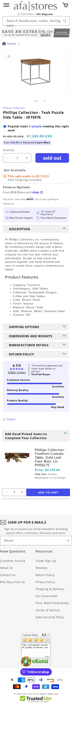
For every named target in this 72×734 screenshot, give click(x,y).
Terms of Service (48, 610)
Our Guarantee (46, 596)
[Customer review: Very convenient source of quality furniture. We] (36, 650)
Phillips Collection (14, 108)
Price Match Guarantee (52, 603)
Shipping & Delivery (50, 589)
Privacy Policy (45, 582)
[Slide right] (44, 101)
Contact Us (8, 575)
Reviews (41, 568)
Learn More (42, 142)
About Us (6, 568)
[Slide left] (27, 101)
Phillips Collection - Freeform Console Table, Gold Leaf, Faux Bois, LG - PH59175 (50, 457)
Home (11, 44)
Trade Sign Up (46, 561)
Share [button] (11, 419)
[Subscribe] (67, 540)
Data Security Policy (50, 617)
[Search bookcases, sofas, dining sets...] (65, 20)
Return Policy (45, 575)
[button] (65, 5)
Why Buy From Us (12, 582)
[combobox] (36, 20)
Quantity (8, 150)
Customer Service (12, 561)
